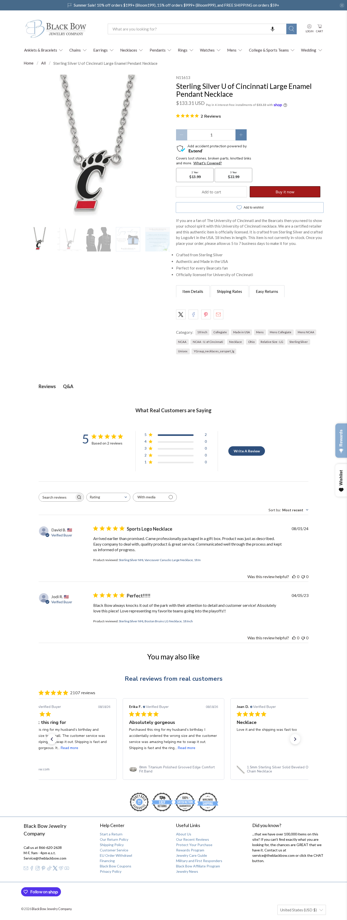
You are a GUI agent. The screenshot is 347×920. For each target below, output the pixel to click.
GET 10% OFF (173, 507)
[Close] (244, 407)
